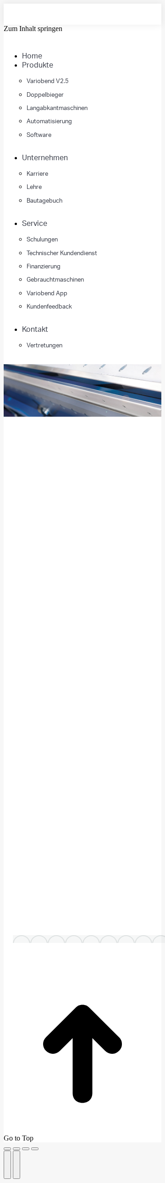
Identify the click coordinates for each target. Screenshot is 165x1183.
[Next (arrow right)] (16, 1165)
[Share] (16, 1148)
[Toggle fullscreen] (25, 1148)
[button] (72, 42)
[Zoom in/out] (34, 1148)
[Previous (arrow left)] (7, 1165)
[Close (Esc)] (7, 1148)
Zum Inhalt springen (33, 28)
